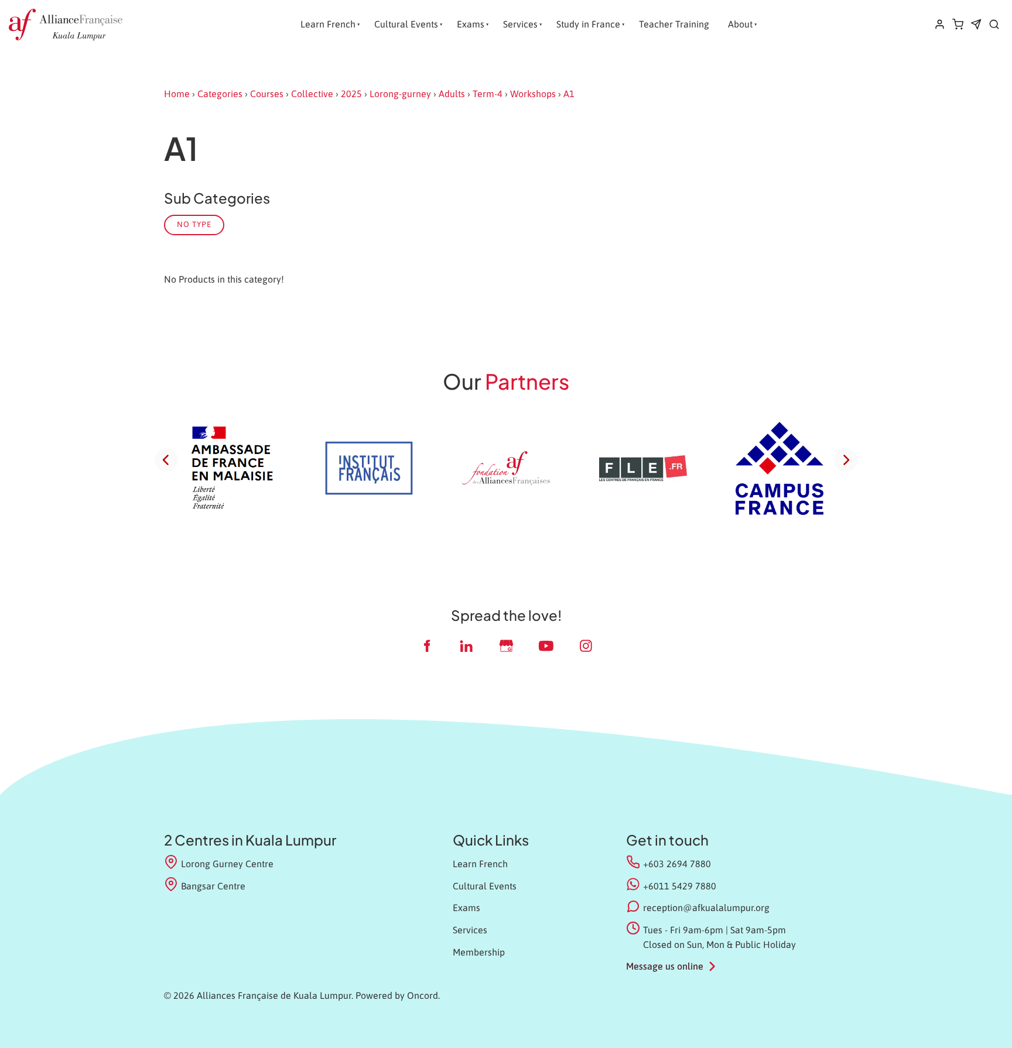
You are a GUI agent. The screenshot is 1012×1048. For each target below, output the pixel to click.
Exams (470, 24)
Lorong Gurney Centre (227, 863)
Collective (312, 93)
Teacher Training (674, 24)
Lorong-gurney (400, 93)
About (740, 24)
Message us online (664, 966)
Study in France (588, 24)
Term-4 (487, 93)
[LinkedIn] (466, 645)
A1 (569, 93)
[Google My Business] (506, 645)
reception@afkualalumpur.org (706, 907)
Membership (479, 952)
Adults (452, 93)
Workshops (533, 93)
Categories (219, 93)
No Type (194, 224)
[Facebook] (426, 645)
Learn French (327, 24)
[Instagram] (585, 645)
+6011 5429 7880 (679, 886)
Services (520, 24)
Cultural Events (406, 24)
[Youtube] (545, 645)
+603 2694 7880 (677, 863)
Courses (266, 93)
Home (177, 93)
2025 (351, 93)
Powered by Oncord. (397, 995)
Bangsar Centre (213, 886)
